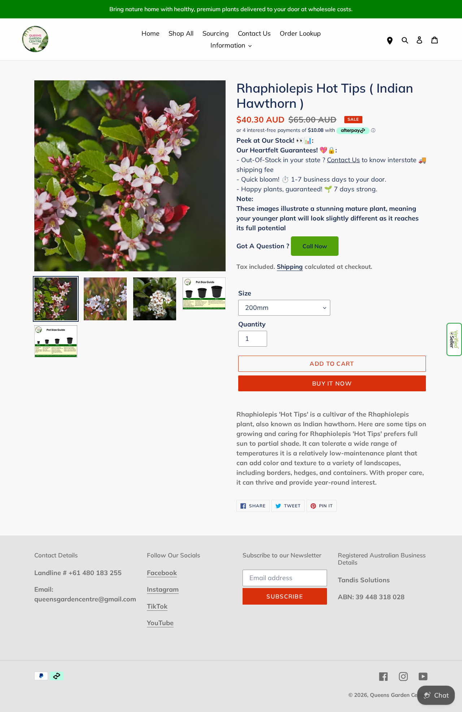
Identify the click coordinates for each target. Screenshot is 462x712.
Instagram (163, 589)
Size (244, 293)
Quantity (252, 324)
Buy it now (332, 383)
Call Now (314, 246)
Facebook (162, 573)
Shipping (290, 266)
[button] (454, 339)
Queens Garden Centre (399, 694)
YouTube (160, 623)
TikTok (157, 606)
